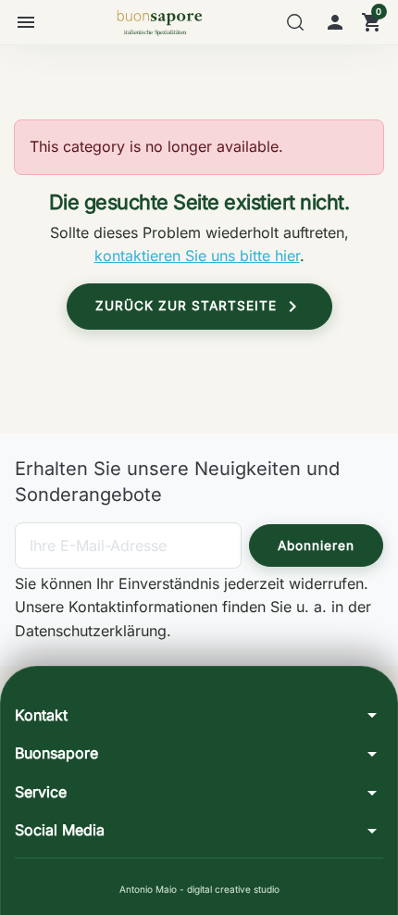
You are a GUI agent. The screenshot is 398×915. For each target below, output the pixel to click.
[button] (295, 22)
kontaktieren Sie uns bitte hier (197, 255)
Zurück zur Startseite (199, 306)
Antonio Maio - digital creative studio (199, 889)
